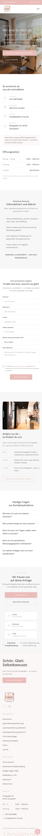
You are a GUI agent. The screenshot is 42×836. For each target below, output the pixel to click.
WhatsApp (35, 2)
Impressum (7, 779)
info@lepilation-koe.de (13, 818)
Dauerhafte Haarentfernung (13, 723)
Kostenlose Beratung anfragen (19, 53)
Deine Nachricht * (8, 348)
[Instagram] (9, 706)
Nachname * (6, 307)
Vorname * (6, 297)
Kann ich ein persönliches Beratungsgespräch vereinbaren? (17, 542)
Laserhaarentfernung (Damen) (14, 728)
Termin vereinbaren (14, 680)
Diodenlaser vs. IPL (10, 775)
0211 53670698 (10, 2)
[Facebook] (4, 706)
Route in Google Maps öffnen (18, 479)
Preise (5, 745)
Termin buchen (21, 595)
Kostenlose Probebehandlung (14, 766)
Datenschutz (7, 784)
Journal (5, 749)
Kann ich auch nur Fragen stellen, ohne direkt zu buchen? (19, 532)
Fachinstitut (7, 719)
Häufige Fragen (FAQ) (11, 771)
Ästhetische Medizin (10, 741)
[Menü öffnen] (38, 9)
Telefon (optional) (8, 327)
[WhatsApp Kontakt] (37, 831)
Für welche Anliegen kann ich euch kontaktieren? (18, 552)
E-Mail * (5, 317)
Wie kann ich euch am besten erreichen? (16, 515)
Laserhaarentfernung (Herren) (14, 732)
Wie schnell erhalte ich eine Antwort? (19, 523)
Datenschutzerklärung (20, 366)
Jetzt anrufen (12, 59)
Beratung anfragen (21, 602)
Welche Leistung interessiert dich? (13, 337)
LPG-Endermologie (10, 736)
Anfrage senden (21, 377)
